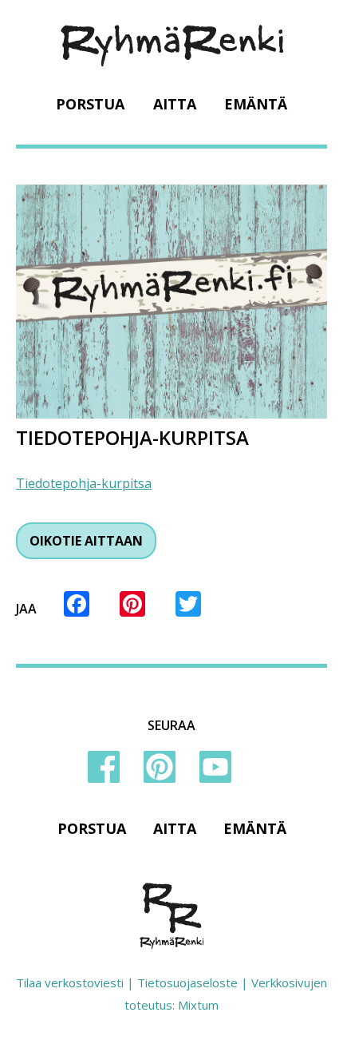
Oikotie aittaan (86, 541)
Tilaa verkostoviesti (70, 982)
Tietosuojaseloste (187, 982)
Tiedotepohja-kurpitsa (84, 483)
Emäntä (255, 103)
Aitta (174, 103)
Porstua (90, 103)
